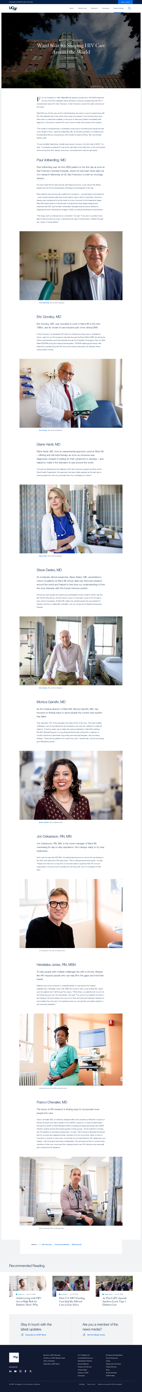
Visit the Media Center (96, 1335)
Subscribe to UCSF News (35, 1335)
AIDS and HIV (76, 1244)
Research (94, 8)
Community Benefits (62, 1244)
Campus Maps (82, 1370)
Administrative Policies (85, 1361)
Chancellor (81, 1375)
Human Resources (112, 1358)
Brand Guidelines (83, 1364)
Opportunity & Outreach (113, 1364)
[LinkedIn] (11, 1371)
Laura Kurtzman (72, 58)
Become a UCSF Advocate (51, 1355)
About (72, 8)
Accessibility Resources (85, 1358)
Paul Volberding (44, 303)
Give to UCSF (125, 2)
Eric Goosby (43, 430)
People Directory (111, 1367)
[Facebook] (26, 1371)
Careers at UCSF (83, 1372)
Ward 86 (64, 97)
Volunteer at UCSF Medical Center (54, 1358)
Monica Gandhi (44, 822)
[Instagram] (21, 1371)
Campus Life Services (85, 1367)
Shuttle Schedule (111, 1372)
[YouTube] (16, 1371)
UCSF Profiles (110, 1375)
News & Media (119, 8)
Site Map (82, 1384)
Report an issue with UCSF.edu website (110, 1384)
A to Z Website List (84, 1355)
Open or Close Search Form (129, 8)
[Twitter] (31, 1371)
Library (108, 1361)
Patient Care (82, 8)
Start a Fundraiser (49, 1361)
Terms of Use (91, 1384)
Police (108, 1370)
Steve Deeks (43, 688)
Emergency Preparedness (114, 1355)
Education (105, 8)
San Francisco (47, 1244)
